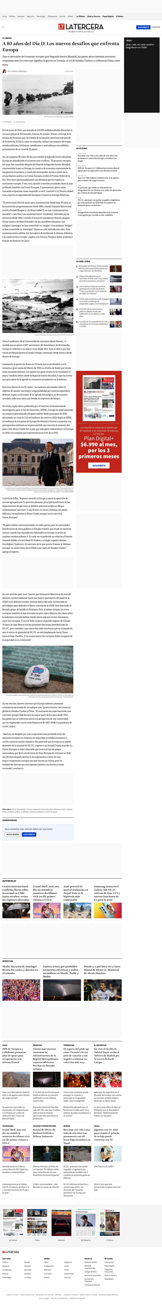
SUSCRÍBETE (99, 465)
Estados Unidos (14, 812)
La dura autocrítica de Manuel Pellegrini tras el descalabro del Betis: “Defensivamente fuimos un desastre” (107, 1111)
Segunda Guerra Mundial (43, 809)
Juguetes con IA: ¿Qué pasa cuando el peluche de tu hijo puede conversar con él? (107, 1135)
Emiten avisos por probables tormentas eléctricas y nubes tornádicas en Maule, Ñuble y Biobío (61, 971)
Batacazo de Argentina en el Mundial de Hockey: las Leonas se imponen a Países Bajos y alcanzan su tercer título (107, 1096)
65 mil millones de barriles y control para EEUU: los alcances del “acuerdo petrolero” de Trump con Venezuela (75, 1190)
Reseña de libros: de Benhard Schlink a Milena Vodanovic (44, 1133)
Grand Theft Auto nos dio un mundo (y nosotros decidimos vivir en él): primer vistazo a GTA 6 (46, 893)
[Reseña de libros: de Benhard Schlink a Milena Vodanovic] (47, 1153)
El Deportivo (52, 16)
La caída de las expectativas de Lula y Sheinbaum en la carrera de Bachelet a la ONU (94, 324)
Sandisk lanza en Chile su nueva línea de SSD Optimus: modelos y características (15, 1169)
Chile (4, 1045)
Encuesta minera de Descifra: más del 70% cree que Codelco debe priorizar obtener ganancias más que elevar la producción (46, 1113)
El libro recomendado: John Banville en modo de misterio (46, 1185)
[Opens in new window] (61, 1236)
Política (12, 16)
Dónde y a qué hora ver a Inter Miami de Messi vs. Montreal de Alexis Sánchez (102, 970)
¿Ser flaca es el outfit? (103, 1166)
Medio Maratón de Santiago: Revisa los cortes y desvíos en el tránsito (20, 970)
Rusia (4, 812)
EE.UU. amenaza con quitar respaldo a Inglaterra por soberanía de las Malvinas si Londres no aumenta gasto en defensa (99, 202)
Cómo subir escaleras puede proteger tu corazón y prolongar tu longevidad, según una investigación (94, 301)
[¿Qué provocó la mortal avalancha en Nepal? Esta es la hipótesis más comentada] (77, 910)
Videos (70, 16)
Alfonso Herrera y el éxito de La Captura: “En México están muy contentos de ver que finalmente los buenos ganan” (46, 1170)
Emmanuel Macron (37, 812)
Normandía (21, 809)
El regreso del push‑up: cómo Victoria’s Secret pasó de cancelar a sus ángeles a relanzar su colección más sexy (76, 1056)
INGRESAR (156, 27)
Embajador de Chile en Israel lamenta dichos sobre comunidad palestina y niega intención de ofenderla (93, 268)
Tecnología (41, 16)
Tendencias (68, 1045)
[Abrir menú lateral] (4, 27)
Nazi (63, 809)
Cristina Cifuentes (18, 71)
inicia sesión (12, 834)
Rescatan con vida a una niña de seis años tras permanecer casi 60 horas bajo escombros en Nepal (97, 158)
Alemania (57, 809)
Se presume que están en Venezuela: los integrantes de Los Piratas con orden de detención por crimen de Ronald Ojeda (99, 190)
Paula (97, 1126)
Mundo (62, 16)
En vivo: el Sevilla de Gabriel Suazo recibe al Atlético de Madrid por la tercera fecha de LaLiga (106, 1056)
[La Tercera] (13, 1236)
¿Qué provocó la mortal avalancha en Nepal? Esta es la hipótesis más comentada (75, 893)
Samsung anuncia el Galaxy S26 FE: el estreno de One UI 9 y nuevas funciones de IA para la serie (107, 893)
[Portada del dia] (99, 420)
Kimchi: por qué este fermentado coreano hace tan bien (107, 1187)
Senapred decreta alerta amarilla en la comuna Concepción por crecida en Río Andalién (98, 214)
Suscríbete (29, 834)
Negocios (30, 16)
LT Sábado (7, 38)
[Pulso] (37, 1236)
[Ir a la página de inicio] (81, 27)
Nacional (20, 16)
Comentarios (20, 122)
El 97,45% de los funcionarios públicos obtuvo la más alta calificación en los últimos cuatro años (92, 312)
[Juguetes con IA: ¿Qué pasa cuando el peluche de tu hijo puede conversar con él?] (108, 1153)
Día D (14, 809)
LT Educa (119, 16)
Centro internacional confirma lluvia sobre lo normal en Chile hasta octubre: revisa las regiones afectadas (15, 893)
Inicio (4, 16)
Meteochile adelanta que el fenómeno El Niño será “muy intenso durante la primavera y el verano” (93, 278)
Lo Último (80, 16)
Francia (29, 809)
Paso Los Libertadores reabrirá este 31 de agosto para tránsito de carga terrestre (98, 179)
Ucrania (69, 809)
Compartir (8, 122)
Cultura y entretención (44, 1126)
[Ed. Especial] (85, 1236)
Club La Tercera (93, 16)
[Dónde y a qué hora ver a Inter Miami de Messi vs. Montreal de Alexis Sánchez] (103, 990)
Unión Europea (51, 812)
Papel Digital (108, 16)
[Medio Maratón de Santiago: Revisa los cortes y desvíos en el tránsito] (21, 990)
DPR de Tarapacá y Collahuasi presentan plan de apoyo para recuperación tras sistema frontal (99, 169)
